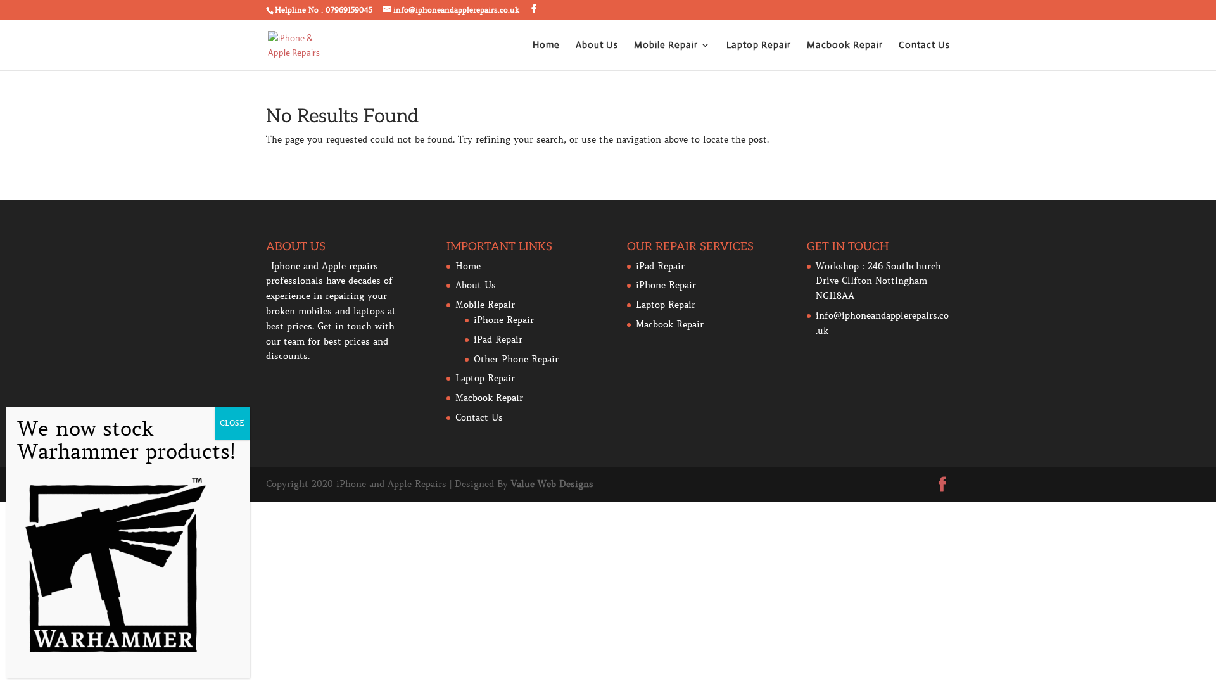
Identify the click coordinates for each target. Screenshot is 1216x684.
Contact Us (924, 46)
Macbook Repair (845, 46)
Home (546, 46)
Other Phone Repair (516, 359)
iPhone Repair (504, 320)
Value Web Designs (552, 484)
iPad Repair (498, 339)
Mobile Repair (666, 46)
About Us (597, 46)
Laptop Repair (758, 46)
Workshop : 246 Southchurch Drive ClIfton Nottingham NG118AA (878, 281)
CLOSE (232, 423)
